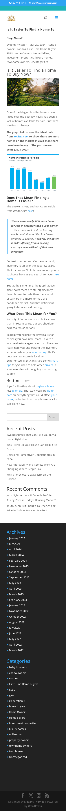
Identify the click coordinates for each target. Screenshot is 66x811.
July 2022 (14, 627)
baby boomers (18, 667)
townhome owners (18, 62)
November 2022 (19, 611)
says (30, 211)
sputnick (12, 506)
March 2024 (16, 555)
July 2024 (14, 544)
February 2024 (18, 560)
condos (21, 49)
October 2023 (17, 572)
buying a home (45, 386)
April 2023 (15, 588)
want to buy (39, 352)
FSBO (10, 53)
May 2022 (15, 639)
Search (53, 417)
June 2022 (15, 633)
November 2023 (19, 566)
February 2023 (18, 600)
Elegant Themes (34, 801)
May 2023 (15, 583)
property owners (19, 740)
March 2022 (16, 650)
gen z (12, 695)
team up (17, 390)
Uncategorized (40, 62)
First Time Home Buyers (41, 49)
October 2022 (17, 616)
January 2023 (17, 605)
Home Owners (23, 53)
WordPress (35, 806)
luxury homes (43, 57)
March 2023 (16, 594)
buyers (49, 365)
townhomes (16, 751)
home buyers (17, 706)
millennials (16, 734)
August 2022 (16, 622)
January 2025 (17, 538)
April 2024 (15, 549)
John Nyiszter (18, 44)
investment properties (20, 57)
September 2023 (19, 577)
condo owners (17, 673)
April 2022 (15, 644)
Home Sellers (41, 53)
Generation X (17, 701)
